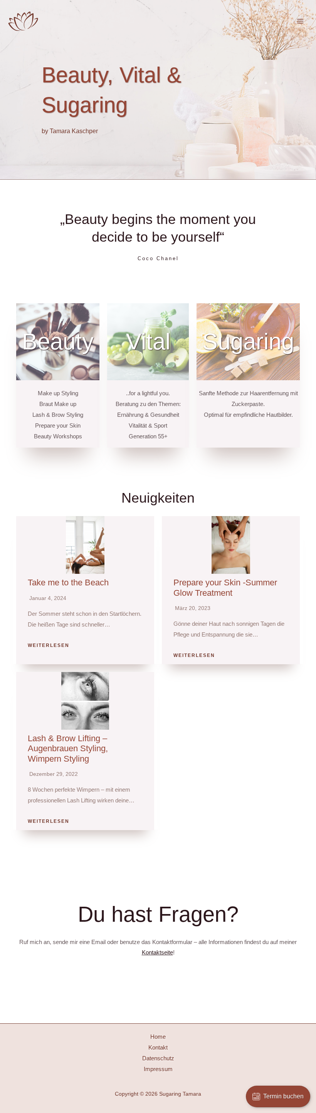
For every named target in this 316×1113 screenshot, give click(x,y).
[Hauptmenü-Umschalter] (300, 21)
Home (158, 1036)
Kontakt (158, 1047)
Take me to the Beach (68, 582)
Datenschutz (158, 1058)
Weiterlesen (48, 645)
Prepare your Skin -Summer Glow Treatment (225, 587)
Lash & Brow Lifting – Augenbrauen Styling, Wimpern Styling (68, 749)
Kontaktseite (157, 952)
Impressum (158, 1069)
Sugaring (248, 341)
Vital (148, 341)
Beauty (58, 341)
